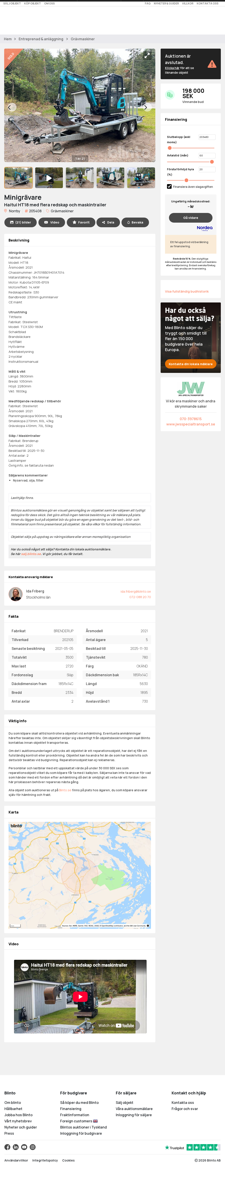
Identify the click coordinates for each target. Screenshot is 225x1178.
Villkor (187, 3)
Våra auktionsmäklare (134, 1108)
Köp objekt (32, 3)
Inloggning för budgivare (81, 1133)
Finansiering (70, 1108)
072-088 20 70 (140, 597)
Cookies (68, 1160)
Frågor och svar (185, 1108)
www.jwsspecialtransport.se (190, 424)
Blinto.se (65, 790)
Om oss (49, 3)
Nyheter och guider (20, 1127)
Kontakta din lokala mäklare (191, 364)
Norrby (14, 211)
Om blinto (12, 1102)
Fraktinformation (74, 1114)
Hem (8, 39)
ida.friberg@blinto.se (136, 591)
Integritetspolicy (45, 1160)
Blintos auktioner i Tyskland (83, 1127)
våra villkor (92, 524)
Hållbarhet (13, 1108)
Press (9, 1133)
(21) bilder (23, 222)
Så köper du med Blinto (79, 1102)
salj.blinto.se (31, 554)
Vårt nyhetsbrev (18, 1121)
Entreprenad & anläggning (41, 39)
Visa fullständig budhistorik (187, 291)
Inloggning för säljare (134, 1114)
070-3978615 (191, 418)
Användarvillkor (16, 1160)
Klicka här (172, 68)
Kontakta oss (207, 3)
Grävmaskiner (83, 39)
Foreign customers (76, 1121)
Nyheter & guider (166, 3)
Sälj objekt (12, 3)
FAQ (148, 3)
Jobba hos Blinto (18, 1114)
